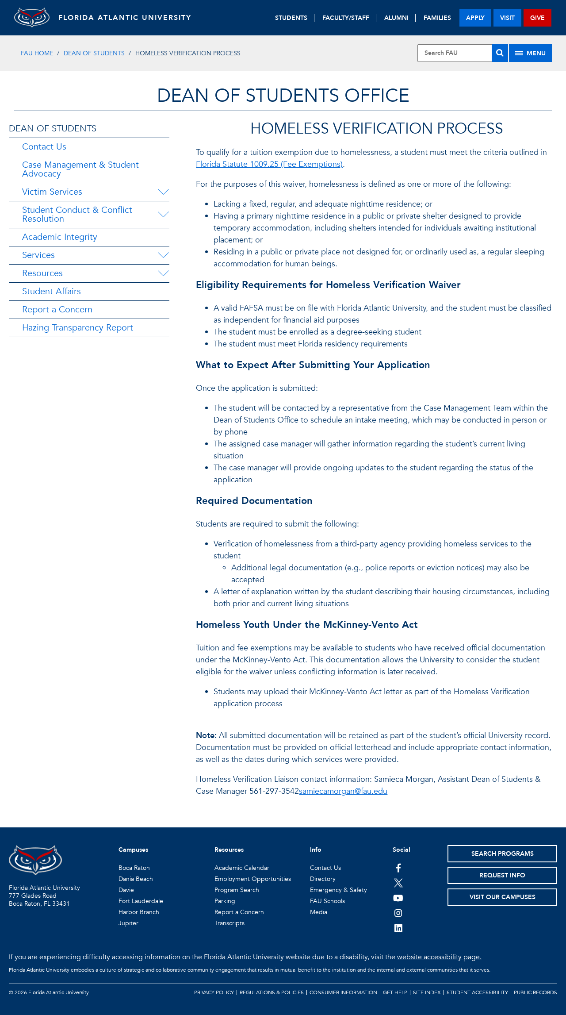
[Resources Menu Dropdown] (163, 273)
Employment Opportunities (252, 879)
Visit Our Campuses (502, 897)
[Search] (500, 53)
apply (475, 18)
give (537, 18)
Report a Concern (57, 309)
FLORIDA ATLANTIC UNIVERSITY (124, 18)
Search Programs (502, 854)
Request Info (502, 875)
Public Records (535, 992)
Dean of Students (94, 53)
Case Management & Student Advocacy (80, 169)
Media (318, 912)
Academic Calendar (241, 868)
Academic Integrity (59, 237)
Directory (323, 879)
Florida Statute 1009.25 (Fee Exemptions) (269, 164)
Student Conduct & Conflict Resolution (77, 214)
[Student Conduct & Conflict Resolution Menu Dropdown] (164, 214)
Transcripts (229, 923)
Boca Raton (134, 868)
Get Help (395, 992)
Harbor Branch (139, 912)
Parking (224, 901)
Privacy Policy (214, 992)
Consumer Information (343, 992)
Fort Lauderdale (141, 901)
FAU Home (37, 53)
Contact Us (44, 147)
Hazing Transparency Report (77, 328)
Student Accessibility (477, 992)
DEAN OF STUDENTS (52, 129)
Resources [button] (229, 850)
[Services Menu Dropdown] (163, 255)
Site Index (427, 992)
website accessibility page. (439, 957)
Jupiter (128, 923)
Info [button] (315, 850)
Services (38, 255)
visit (507, 18)
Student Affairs (51, 291)
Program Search (236, 890)
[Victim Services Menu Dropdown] (163, 192)
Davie (126, 890)
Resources (42, 273)
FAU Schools (327, 901)
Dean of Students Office (283, 95)
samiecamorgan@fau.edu (343, 791)
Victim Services (52, 192)
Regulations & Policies (272, 992)
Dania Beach (136, 879)
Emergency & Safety (338, 890)
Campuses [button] (133, 850)
